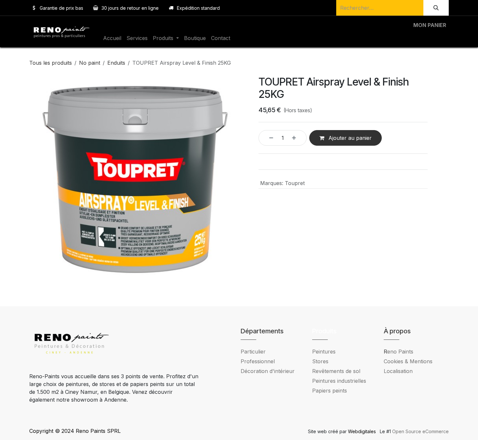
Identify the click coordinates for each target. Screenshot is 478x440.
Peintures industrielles (341, 381)
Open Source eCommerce (420, 431)
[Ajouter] (297, 137)
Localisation (398, 371)
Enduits (116, 63)
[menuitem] (112, 38)
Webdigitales (362, 431)
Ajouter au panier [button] (349, 138)
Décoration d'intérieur (268, 371)
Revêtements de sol (336, 371)
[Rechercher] (436, 8)
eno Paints (398, 351)
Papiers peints (329, 390)
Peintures (324, 351)
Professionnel (258, 361)
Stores (320, 361)
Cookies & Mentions (408, 361)
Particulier (253, 351)
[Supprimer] (267, 137)
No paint (89, 63)
